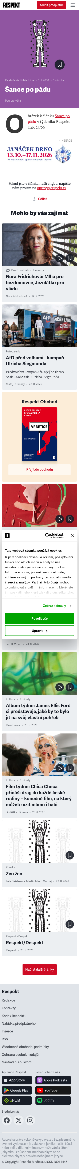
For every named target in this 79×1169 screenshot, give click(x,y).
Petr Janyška (13, 100)
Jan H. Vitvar (13, 644)
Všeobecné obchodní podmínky (25, 1047)
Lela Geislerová (15, 881)
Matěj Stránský (15, 384)
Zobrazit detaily (54, 605)
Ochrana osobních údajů (20, 1055)
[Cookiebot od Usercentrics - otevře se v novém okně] (47, 535)
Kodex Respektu (14, 1016)
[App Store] (17, 1080)
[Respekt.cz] (11, 5)
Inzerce (7, 1031)
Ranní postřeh (20, 270)
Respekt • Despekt (17, 936)
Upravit (37, 630)
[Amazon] (17, 1100)
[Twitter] (18, 1124)
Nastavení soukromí (17, 1062)
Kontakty (9, 1008)
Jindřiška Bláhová (17, 812)
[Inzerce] (39, 154)
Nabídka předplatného (19, 1024)
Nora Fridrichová (16, 296)
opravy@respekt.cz (51, 188)
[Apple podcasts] (53, 1080)
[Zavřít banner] (72, 535)
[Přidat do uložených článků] (70, 258)
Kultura (10, 699)
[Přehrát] (59, 258)
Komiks (10, 867)
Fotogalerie (13, 351)
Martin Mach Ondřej (39, 881)
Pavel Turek (13, 725)
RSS (5, 1039)
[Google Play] (17, 1090)
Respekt (11, 950)
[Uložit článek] (60, 65)
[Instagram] (30, 1124)
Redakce (8, 1000)
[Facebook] (7, 1124)
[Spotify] (53, 1100)
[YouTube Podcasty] (53, 1090)
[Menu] (73, 5)
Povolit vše (39, 618)
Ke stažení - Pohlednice (19, 80)
